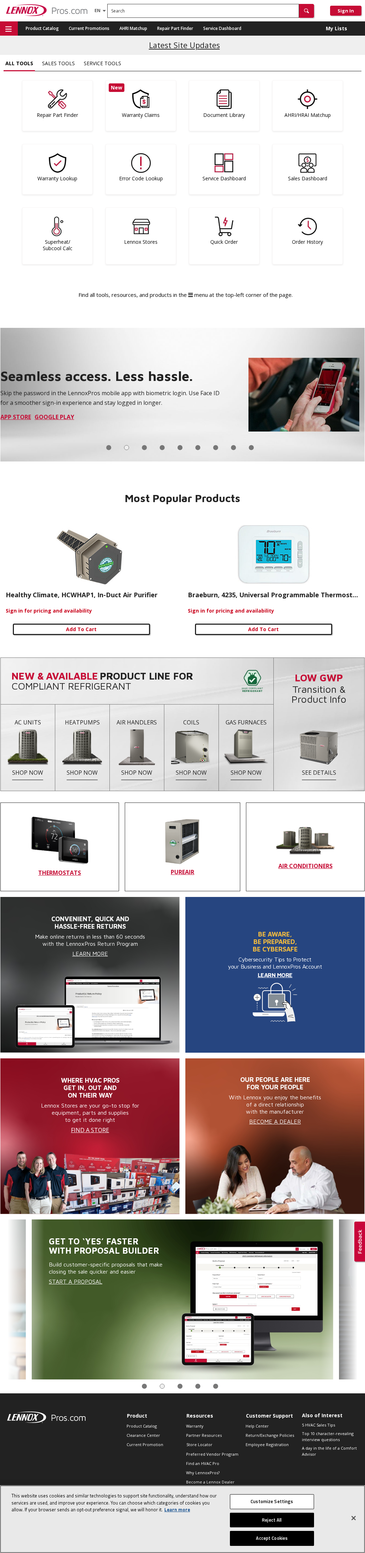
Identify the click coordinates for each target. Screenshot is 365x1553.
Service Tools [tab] (102, 63)
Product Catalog (42, 28)
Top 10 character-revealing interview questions (328, 1436)
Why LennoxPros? (203, 1472)
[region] (182, 1519)
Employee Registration (267, 1444)
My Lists (336, 28)
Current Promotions (89, 28)
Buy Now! (15, 424)
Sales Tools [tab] (58, 63)
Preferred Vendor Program (212, 1454)
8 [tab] (233, 447)
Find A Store (90, 1130)
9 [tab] (251, 447)
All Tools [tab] (19, 63)
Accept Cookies (272, 1538)
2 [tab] (126, 447)
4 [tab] (162, 447)
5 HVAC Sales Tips (318, 1425)
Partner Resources (204, 1435)
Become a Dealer (275, 1121)
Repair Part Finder (175, 28)
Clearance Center (143, 1435)
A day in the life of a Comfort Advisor (329, 1451)
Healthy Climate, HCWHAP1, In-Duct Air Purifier (82, 594)
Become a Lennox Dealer (210, 1482)
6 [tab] (197, 447)
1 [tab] (108, 447)
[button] (306, 11)
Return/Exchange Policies (270, 1435)
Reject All (272, 1519)
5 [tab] (180, 447)
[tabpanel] (182, 394)
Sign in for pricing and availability (49, 610)
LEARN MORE (275, 975)
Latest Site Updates (184, 45)
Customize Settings (272, 1501)
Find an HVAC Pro (202, 1463)
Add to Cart (81, 629)
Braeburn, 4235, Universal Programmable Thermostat (273, 594)
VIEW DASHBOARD (209, 1278)
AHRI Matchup (133, 28)
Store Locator (199, 1444)
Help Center (257, 1426)
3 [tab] (144, 447)
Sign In (346, 10)
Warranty (195, 1426)
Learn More (90, 953)
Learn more (177, 1509)
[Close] (353, 1518)
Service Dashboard (222, 28)
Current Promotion (145, 1444)
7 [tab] (215, 447)
